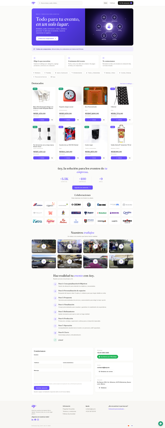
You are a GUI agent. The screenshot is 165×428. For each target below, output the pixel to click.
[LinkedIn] (32, 420)
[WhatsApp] (160, 423)
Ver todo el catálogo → (126, 83)
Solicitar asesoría (41, 388)
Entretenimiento (77, 73)
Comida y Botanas (126, 73)
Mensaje (36, 370)
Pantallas (48, 73)
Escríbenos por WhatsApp (109, 356)
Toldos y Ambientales (94, 73)
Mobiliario (37, 73)
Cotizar (42, 119)
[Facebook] (35, 420)
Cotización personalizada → (117, 409)
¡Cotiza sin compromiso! (46, 38)
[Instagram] (38, 420)
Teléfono (36, 362)
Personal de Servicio (41, 77)
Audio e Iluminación (62, 73)
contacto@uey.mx (91, 409)
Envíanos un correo (107, 371)
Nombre (36, 354)
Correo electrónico (68, 362)
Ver (52, 119)
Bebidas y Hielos (110, 73)
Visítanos (103, 388)
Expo (54, 77)
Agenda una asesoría (81, 187)
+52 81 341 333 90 (91, 411)
